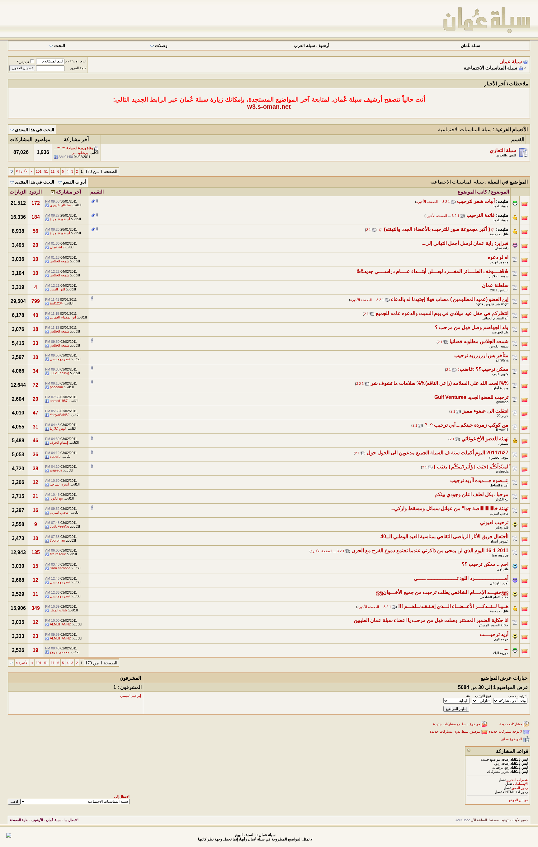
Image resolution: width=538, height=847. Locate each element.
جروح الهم (501, 639)
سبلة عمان (510, 61)
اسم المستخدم (75, 61)
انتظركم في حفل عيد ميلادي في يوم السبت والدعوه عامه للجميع (442, 313)
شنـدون (503, 443)
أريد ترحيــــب (494, 634)
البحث (59, 45)
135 (35, 552)
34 (35, 371)
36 (35, 454)
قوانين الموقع (518, 800)
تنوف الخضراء (498, 457)
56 (35, 231)
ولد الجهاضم (500, 332)
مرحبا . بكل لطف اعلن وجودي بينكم (471, 494)
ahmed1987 (59, 401)
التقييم (97, 191)
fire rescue (500, 555)
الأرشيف (37, 820)
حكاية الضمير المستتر (493, 625)
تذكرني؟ (23, 62)
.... (505, 648)
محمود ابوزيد (499, 262)
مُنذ (467, 696)
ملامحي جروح (59, 652)
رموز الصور (520, 788)
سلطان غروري (60, 205)
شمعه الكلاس (498, 346)
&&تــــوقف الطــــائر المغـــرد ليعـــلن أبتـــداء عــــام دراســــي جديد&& (432, 271)
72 (35, 385)
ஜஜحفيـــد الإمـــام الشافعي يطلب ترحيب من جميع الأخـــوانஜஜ (442, 592)
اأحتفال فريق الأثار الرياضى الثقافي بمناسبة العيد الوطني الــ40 (444, 536)
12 (35, 482)
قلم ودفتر (501, 527)
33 (35, 343)
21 (35, 496)
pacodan (56, 387)
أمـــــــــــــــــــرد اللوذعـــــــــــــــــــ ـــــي (461, 578)
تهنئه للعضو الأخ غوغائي (484, 438)
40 (35, 315)
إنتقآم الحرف (59, 442)
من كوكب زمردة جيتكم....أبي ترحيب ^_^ (466, 425)
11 (52, 171)
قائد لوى (502, 569)
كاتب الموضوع (472, 191)
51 (46, 171)
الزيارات (18, 191)
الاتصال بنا (71, 820)
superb (55, 456)
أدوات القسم (74, 182)
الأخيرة (22, 171)
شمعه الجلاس (59, 261)
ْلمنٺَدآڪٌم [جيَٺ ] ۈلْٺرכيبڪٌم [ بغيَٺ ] (471, 466)
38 (35, 468)
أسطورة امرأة (60, 219)
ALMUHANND (60, 624)
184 (35, 217)
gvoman (502, 402)
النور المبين (57, 289)
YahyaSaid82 (59, 415)
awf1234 (56, 303)
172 (35, 203)
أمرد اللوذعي (499, 583)
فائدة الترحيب (480, 215)
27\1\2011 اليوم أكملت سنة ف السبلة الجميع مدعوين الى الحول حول (437, 452)
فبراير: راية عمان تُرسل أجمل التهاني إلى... (465, 243)
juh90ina (502, 360)
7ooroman (57, 540)
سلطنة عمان (495, 285)
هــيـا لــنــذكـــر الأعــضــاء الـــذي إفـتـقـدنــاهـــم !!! (453, 606)
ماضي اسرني (499, 513)
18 (35, 329)
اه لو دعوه (498, 257)
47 (35, 412)
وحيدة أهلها (500, 388)
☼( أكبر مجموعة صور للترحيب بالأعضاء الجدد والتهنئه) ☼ (436, 229)
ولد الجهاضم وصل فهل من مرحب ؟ (471, 327)
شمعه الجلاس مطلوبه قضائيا (479, 341)
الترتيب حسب (517, 696)
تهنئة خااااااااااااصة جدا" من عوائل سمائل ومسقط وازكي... (449, 508)
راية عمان (501, 248)
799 (35, 301)
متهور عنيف (500, 374)
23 (35, 636)
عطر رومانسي (60, 359)
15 (35, 566)
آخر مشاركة (68, 191)
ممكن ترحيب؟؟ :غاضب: (483, 369)
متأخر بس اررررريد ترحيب (481, 355)
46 (35, 440)
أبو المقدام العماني (495, 318)
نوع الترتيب (483, 696)
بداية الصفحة (19, 820)
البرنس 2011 (499, 290)
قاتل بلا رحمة (499, 234)
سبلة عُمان (470, 45)
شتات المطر (58, 610)
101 (38, 171)
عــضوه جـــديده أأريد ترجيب (479, 480)
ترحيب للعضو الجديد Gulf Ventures (471, 397)
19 (35, 650)
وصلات (161, 45)
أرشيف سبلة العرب (311, 45)
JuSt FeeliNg (59, 373)
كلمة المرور (78, 68)
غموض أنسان (498, 541)
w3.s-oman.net (269, 106)
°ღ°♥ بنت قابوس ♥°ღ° (492, 304)
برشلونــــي (80, 153)
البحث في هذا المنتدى (34, 129)
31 (35, 426)
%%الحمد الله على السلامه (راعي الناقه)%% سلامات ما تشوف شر (439, 383)
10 (35, 259)
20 (35, 245)
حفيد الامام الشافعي (494, 597)
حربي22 (502, 416)
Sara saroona (60, 568)
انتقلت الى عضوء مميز (485, 411)
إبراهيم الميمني (130, 695)
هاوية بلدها (500, 206)
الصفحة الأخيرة (427, 201)
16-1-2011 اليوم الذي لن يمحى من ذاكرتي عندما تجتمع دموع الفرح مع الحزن (430, 550)
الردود (35, 191)
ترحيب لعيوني (494, 522)
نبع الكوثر (501, 499)
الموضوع (500, 191)
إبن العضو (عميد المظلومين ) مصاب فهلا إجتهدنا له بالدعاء (449, 299)
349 (35, 608)
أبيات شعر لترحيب (476, 201)
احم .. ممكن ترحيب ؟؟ (485, 564)
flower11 (502, 430)
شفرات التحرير (517, 780)
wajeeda (502, 471)
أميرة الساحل (498, 485)
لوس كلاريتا (58, 428)
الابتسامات (520, 784)
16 (35, 510)
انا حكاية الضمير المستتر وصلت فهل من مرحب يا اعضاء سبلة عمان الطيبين (431, 620)
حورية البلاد (500, 653)
